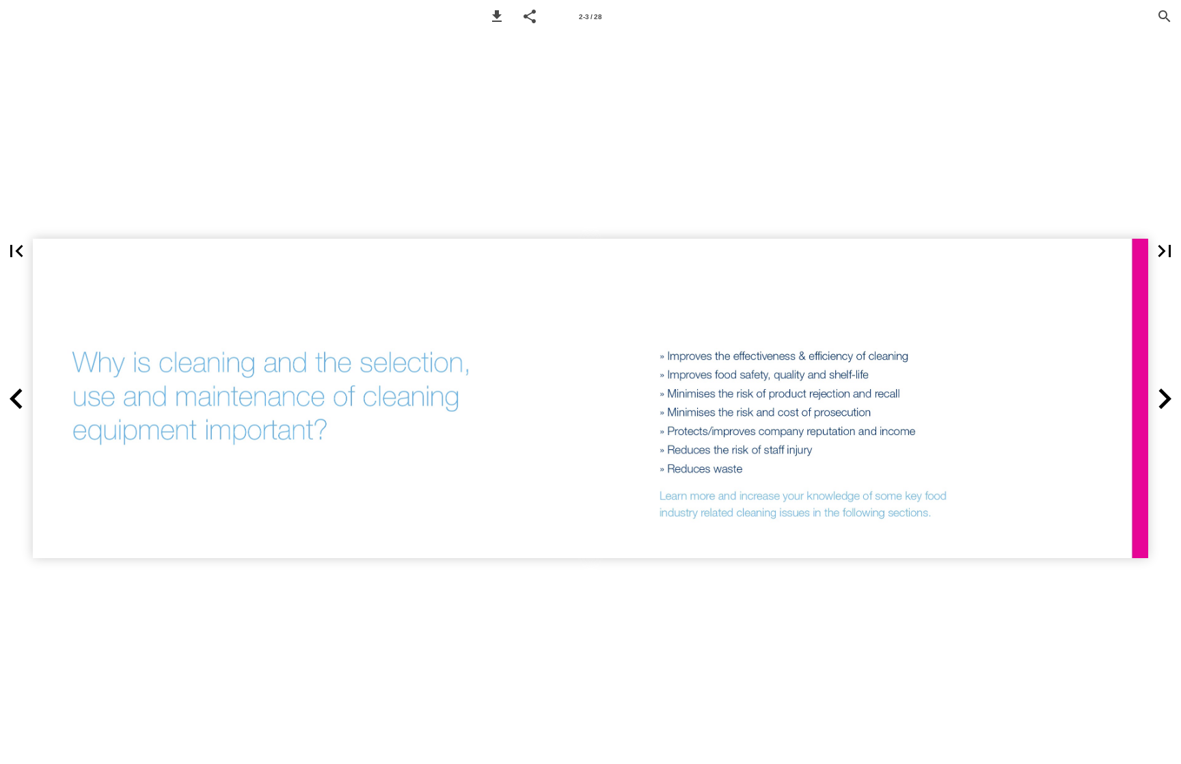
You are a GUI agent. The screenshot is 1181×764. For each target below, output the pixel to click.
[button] (496, 16)
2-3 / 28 (590, 17)
